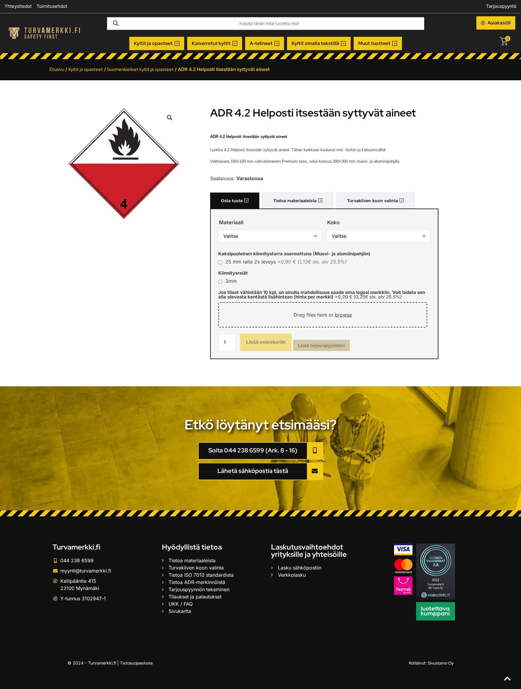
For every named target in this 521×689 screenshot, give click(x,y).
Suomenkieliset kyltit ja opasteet (140, 69)
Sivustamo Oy (440, 663)
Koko (333, 222)
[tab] (234, 201)
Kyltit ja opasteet (85, 69)
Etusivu (56, 69)
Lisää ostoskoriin (266, 342)
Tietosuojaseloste (136, 663)
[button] (156, 43)
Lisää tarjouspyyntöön (321, 345)
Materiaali (231, 222)
